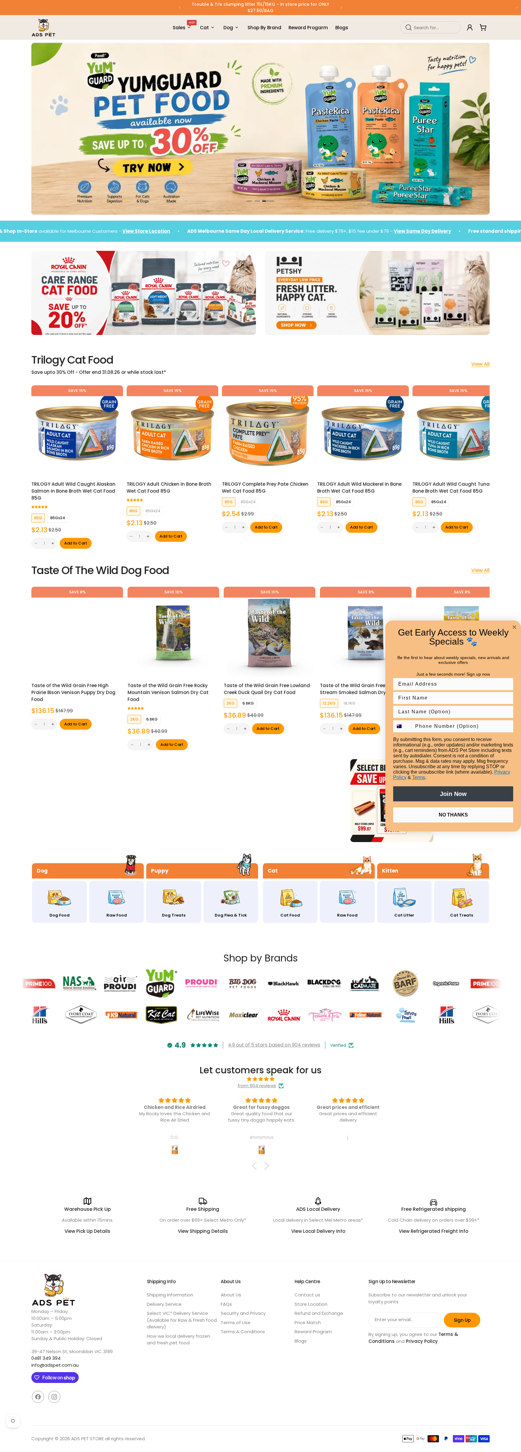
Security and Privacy (243, 1313)
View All (480, 364)
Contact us (307, 1295)
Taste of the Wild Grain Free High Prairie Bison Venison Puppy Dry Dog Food (73, 692)
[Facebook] (38, 1396)
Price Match (308, 1322)
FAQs (226, 1304)
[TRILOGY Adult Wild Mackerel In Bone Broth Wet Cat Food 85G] (363, 431)
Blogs (301, 1341)
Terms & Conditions (243, 1331)
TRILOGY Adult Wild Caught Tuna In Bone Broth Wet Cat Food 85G (453, 487)
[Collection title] (41, 800)
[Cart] (483, 27)
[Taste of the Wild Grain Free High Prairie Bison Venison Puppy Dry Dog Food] (77, 632)
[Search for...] (408, 27)
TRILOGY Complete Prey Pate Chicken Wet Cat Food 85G (265, 487)
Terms (418, 777)
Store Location (311, 1304)
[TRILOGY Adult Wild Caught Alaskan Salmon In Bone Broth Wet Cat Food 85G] (77, 431)
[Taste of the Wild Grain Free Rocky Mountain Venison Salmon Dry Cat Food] (173, 632)
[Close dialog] (514, 627)
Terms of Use (236, 1322)
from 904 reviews (257, 1085)
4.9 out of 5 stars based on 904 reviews (274, 1044)
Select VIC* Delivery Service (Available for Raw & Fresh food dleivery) (182, 1320)
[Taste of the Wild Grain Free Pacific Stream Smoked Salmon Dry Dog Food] (366, 632)
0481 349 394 (46, 1358)
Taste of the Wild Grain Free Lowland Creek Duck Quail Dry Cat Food (267, 689)
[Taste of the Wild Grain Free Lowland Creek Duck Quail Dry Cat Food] (269, 632)
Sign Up (462, 1320)
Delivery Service (164, 1304)
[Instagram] (54, 1396)
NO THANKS (453, 814)
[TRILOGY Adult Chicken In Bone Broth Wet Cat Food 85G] (172, 431)
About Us (231, 1295)
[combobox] (430, 27)
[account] (469, 27)
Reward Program (313, 1331)
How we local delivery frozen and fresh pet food (178, 1339)
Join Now (453, 794)
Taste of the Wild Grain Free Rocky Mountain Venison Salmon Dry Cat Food (168, 692)
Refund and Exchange (319, 1313)
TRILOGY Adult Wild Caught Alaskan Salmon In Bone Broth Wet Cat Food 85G (73, 491)
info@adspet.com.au (55, 1365)
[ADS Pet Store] (43, 27)
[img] (260, 1079)
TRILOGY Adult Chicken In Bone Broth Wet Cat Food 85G (169, 487)
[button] (180, 7)
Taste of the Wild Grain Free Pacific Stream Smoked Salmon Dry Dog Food (365, 689)
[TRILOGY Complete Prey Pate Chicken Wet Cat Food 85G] (268, 431)
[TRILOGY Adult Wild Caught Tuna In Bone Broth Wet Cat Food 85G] (458, 431)
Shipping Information (170, 1295)
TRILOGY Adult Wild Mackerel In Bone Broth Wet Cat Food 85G (359, 487)
